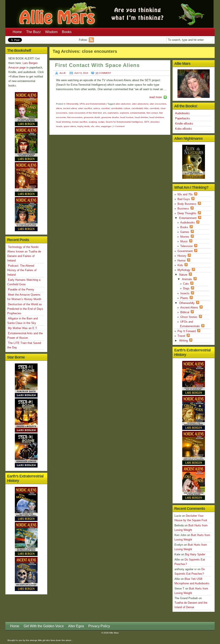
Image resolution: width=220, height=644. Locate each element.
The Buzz (33, 32)
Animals (187, 279)
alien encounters (158, 104)
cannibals (154, 108)
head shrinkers (156, 117)
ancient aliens (70, 108)
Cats (186, 283)
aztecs (96, 108)
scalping (93, 122)
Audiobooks (182, 113)
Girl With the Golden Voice (44, 626)
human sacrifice (79, 122)
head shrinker (141, 117)
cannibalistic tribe (139, 108)
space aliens (70, 126)
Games (184, 232)
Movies (184, 236)
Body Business (186, 203)
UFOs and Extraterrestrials (92, 104)
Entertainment (188, 218)
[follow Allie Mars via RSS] (92, 41)
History (181, 255)
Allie (63, 73)
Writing (183, 340)
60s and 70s (185, 194)
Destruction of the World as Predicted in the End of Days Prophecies (25, 309)
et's (104, 113)
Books (67, 32)
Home (17, 32)
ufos (97, 126)
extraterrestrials (137, 113)
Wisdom (51, 32)
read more (155, 97)
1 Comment (119, 126)
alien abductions (140, 104)
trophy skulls (83, 126)
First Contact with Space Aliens (97, 65)
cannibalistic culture (120, 108)
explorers (124, 113)
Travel (181, 335)
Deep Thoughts (186, 213)
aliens (59, 108)
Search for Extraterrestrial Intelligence (124, 122)
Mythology (183, 270)
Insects (184, 293)
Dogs (186, 288)
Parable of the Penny (21, 289)
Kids (180, 265)
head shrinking (63, 122)
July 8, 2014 (81, 73)
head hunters (126, 117)
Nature (183, 274)
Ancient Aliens (189, 307)
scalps (101, 122)
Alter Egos (76, 626)
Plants (184, 298)
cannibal (105, 108)
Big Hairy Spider (195, 554)
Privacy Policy (99, 626)
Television (186, 246)
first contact (152, 113)
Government (185, 251)
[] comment (103, 73)
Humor (181, 260)
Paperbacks (182, 118)
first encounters (74, 117)
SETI (146, 122)
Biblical (184, 312)
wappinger (106, 126)
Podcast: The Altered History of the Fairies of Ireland (22, 270)
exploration (113, 113)
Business (183, 208)
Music (184, 241)
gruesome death (92, 117)
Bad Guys (183, 199)
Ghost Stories (188, 317)
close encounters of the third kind (85, 113)
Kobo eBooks (183, 128)
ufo (92, 126)
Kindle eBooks (184, 123)
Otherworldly (72, 104)
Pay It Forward (186, 331)
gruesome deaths (110, 117)
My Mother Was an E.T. (23, 328)
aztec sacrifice (85, 108)
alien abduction (123, 104)
